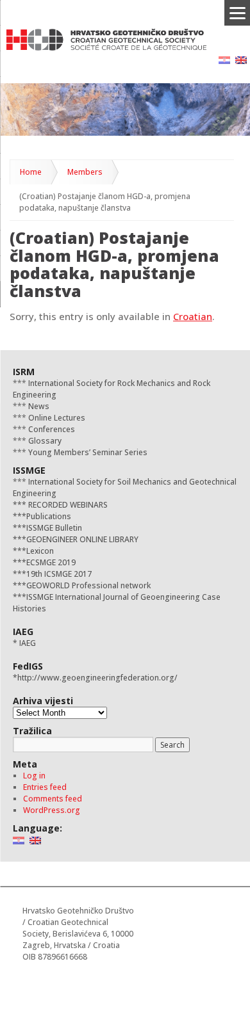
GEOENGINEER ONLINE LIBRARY (82, 539)
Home (31, 171)
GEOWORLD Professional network (88, 585)
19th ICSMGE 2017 (59, 573)
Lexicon (40, 550)
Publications (48, 516)
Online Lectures (55, 417)
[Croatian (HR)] (224, 59)
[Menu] (237, 13)
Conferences (50, 429)
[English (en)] (241, 59)
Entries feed (45, 787)
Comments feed (52, 798)
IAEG (26, 643)
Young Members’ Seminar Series (86, 452)
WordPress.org (51, 810)
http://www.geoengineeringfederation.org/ (97, 677)
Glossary (44, 440)
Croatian (192, 316)
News (37, 406)
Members (85, 171)
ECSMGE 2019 (51, 562)
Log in (34, 775)
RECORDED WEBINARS (67, 504)
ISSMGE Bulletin (54, 527)
